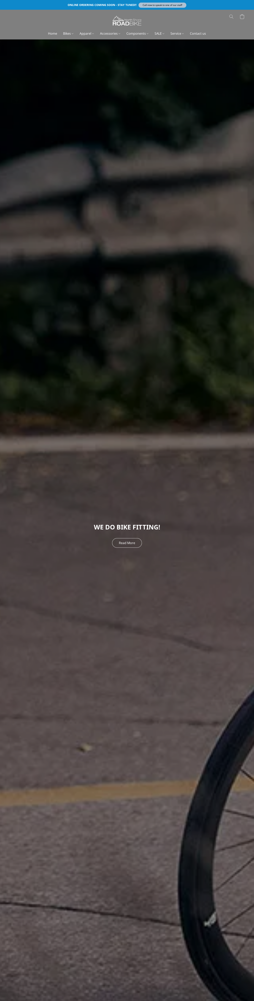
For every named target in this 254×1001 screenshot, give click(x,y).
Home (52, 33)
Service (176, 33)
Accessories (109, 33)
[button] (162, 5)
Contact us (198, 33)
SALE (159, 33)
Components (136, 33)
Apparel (86, 33)
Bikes (67, 33)
